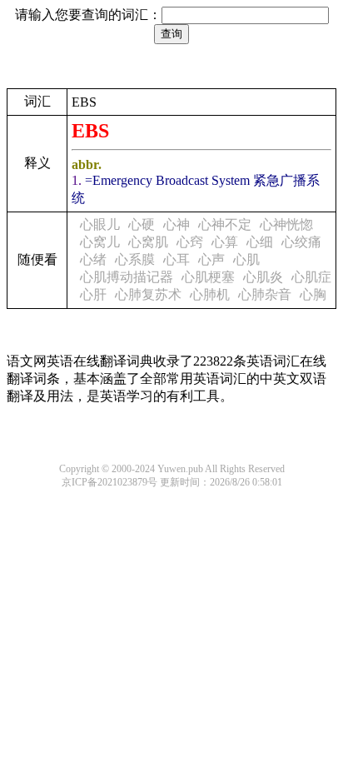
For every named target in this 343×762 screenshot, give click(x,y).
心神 (176, 224)
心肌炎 (263, 277)
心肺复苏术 (148, 294)
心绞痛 (301, 242)
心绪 (93, 259)
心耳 (176, 259)
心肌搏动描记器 (126, 277)
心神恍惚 (286, 224)
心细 (259, 242)
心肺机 (210, 294)
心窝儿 (100, 242)
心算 (224, 242)
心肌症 (311, 277)
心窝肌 (148, 242)
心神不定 (224, 224)
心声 (211, 259)
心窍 (189, 242)
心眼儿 (100, 224)
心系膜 (135, 259)
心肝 (93, 294)
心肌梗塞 (208, 277)
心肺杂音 (264, 294)
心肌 (246, 259)
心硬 (141, 224)
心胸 (313, 294)
